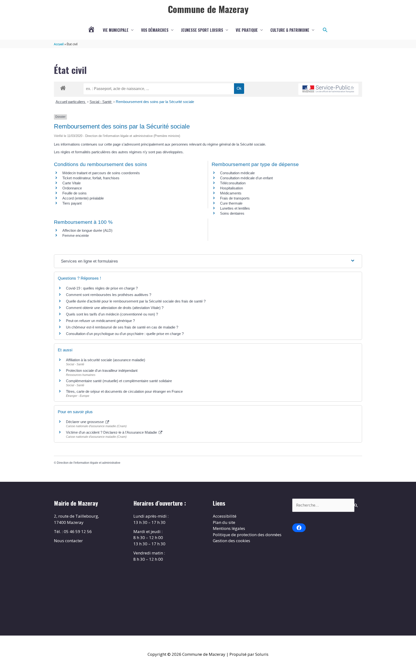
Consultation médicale (237, 173)
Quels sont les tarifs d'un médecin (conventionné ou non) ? (112, 314)
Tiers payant (72, 203)
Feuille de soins (74, 193)
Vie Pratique (247, 30)
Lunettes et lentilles (235, 208)
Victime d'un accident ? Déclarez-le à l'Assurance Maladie (112, 432)
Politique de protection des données (247, 534)
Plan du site (224, 522)
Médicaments (230, 193)
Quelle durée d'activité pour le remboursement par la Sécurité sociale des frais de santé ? (136, 301)
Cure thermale (231, 203)
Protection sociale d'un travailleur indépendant (101, 370)
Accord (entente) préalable (83, 198)
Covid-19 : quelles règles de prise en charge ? (102, 288)
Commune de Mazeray (208, 9)
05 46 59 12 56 (78, 531)
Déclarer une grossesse (85, 422)
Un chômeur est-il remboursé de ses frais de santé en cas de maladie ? (122, 327)
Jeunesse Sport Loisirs (202, 30)
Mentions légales (229, 528)
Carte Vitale (71, 183)
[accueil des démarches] (63, 87)
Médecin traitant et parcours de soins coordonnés (101, 173)
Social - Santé (101, 102)
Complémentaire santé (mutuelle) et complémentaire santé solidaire (119, 381)
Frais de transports (235, 198)
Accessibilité (224, 516)
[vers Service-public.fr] (328, 89)
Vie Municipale (116, 30)
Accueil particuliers (71, 102)
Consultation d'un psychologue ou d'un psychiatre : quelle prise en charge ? (125, 334)
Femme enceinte (75, 235)
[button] (325, 30)
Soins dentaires (232, 213)
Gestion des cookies (231, 540)
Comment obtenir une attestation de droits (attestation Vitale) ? (114, 308)
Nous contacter (68, 540)
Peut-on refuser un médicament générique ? (100, 321)
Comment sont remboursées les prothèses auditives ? (108, 295)
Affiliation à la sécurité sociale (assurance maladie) (105, 360)
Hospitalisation (231, 188)
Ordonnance (72, 188)
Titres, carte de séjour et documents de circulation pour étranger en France (124, 391)
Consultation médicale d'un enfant (246, 178)
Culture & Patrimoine (289, 30)
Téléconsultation (233, 183)
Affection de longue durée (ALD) (87, 230)
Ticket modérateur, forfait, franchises (90, 178)
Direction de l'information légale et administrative (88, 462)
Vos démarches (155, 30)
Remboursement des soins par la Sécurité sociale (155, 102)
